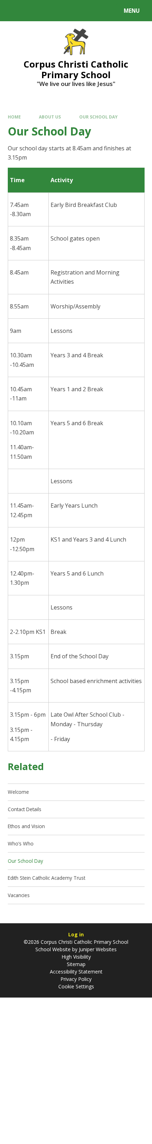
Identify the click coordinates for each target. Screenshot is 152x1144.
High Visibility (76, 956)
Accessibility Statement (76, 971)
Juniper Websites (97, 949)
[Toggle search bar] (14, 10)
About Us (50, 117)
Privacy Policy (76, 979)
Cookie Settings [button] (76, 986)
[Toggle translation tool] (32, 10)
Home (14, 117)
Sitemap (76, 964)
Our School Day (98, 117)
